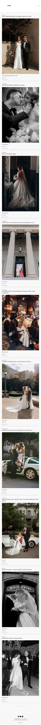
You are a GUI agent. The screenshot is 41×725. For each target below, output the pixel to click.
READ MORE (4, 77)
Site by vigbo (20, 722)
